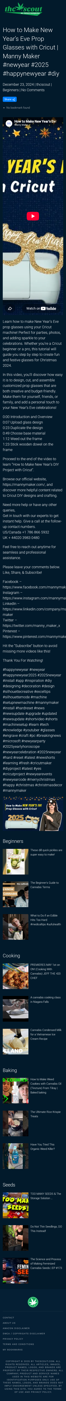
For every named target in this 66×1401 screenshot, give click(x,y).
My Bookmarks (13, 1349)
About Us (9, 1323)
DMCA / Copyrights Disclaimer (24, 1333)
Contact (8, 1317)
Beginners (11, 90)
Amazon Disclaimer (16, 1328)
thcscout (43, 84)
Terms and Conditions (18, 1344)
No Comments (33, 90)
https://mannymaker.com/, (24, 484)
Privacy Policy (13, 1339)
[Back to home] (23, 9)
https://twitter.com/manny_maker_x (31, 625)
